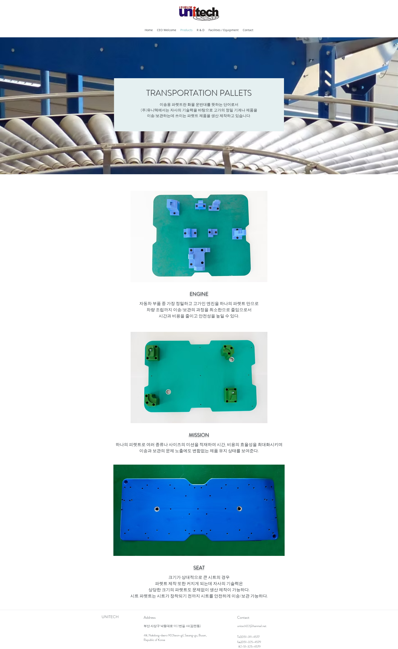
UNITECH (110, 617)
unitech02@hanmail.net (251, 626)
